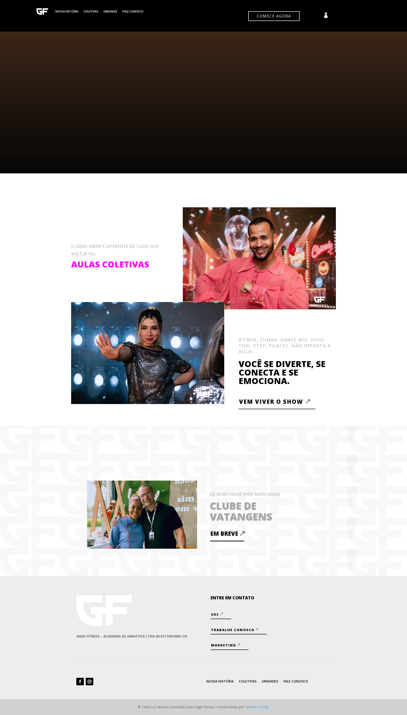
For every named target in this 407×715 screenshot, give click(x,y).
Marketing (223, 645)
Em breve (224, 533)
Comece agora (274, 16)
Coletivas (91, 11)
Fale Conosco (132, 11)
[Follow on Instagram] (89, 681)
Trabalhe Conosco (232, 630)
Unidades (110, 11)
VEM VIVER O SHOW (271, 401)
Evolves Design (257, 707)
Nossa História (66, 11)
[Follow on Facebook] (80, 681)
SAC (215, 614)
